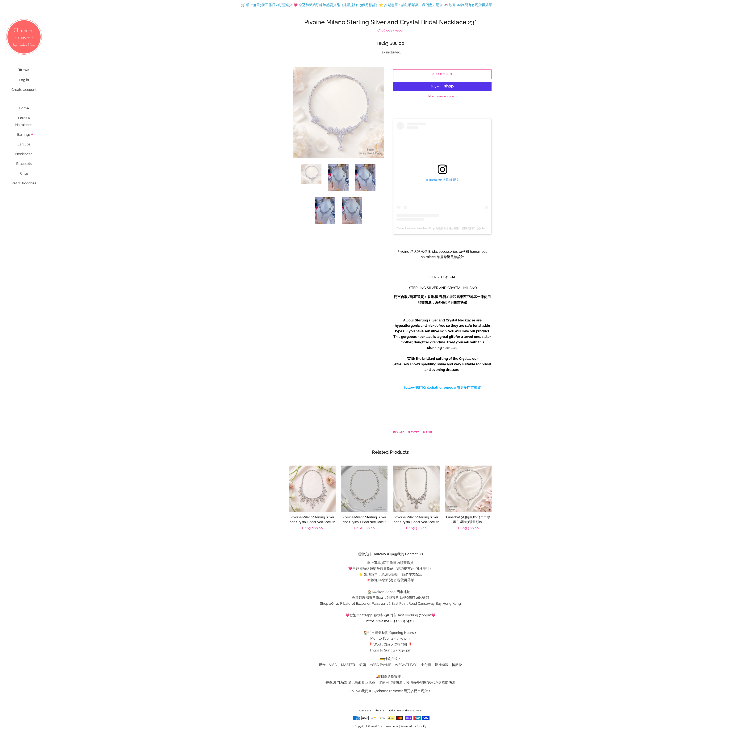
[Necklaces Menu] (34, 154)
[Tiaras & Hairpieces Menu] (38, 121)
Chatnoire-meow (390, 30)
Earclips (24, 144)
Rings (23, 173)
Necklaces (23, 154)
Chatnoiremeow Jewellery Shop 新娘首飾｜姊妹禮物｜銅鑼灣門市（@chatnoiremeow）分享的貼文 (455, 228)
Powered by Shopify (413, 726)
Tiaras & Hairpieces (23, 121)
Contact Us (365, 710)
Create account (23, 90)
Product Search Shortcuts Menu (404, 710)
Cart (25, 70)
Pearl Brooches (23, 183)
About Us (379, 710)
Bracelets (24, 164)
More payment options (442, 96)
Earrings (24, 134)
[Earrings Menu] (32, 134)
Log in (24, 80)
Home (24, 108)
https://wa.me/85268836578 (390, 621)
